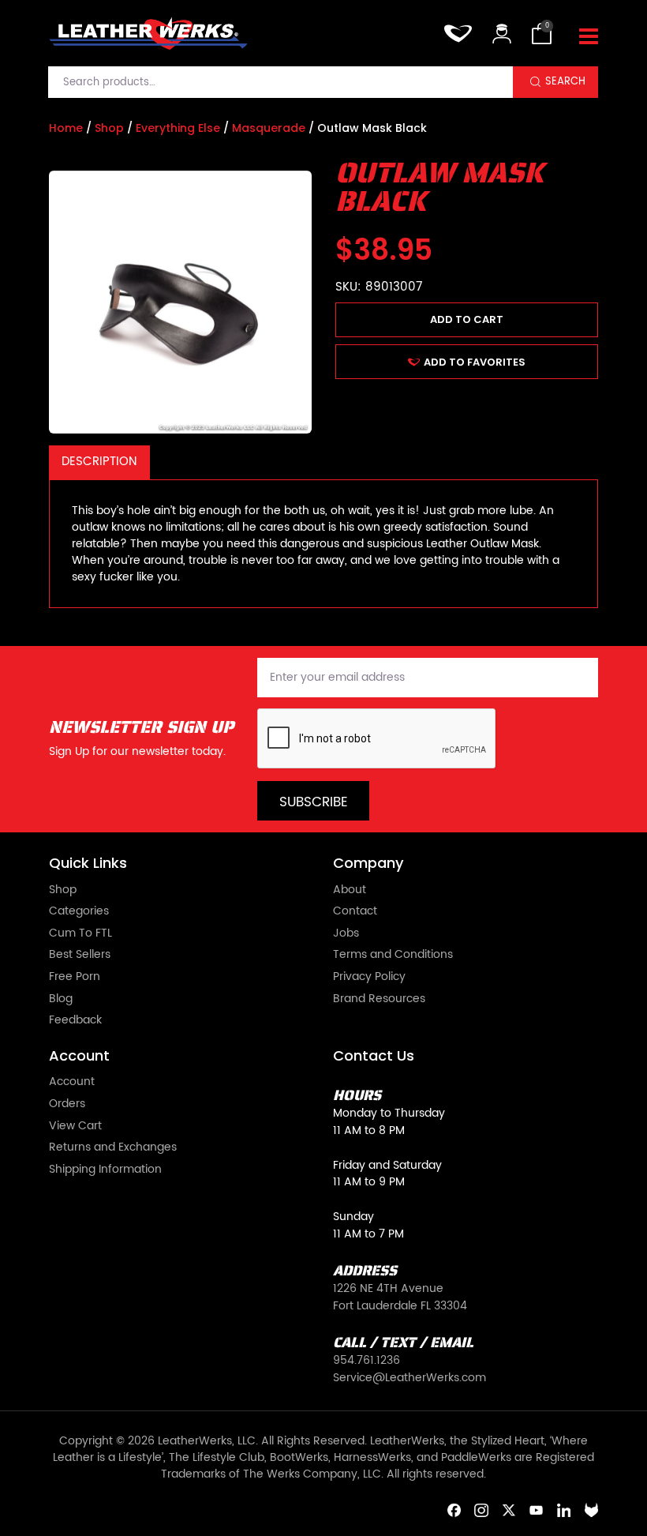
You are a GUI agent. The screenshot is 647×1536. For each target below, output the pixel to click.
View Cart (75, 1127)
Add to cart (466, 319)
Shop (109, 128)
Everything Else (178, 128)
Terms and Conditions (393, 955)
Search (565, 81)
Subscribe (313, 802)
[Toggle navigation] (588, 37)
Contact (355, 912)
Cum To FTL (80, 934)
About (349, 890)
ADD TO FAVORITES (474, 362)
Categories (79, 912)
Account (72, 1082)
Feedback (75, 1021)
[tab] (99, 462)
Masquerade (268, 128)
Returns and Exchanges (113, 1148)
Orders (67, 1105)
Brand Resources (379, 999)
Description (99, 461)
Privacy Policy (369, 977)
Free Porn (74, 977)
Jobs (346, 934)
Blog (61, 999)
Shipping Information (105, 1170)
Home (66, 128)
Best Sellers (79, 955)
